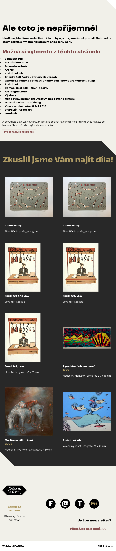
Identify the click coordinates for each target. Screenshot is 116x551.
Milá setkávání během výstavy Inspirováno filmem (40, 98)
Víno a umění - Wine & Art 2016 (25, 106)
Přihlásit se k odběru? (88, 529)
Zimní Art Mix (14, 58)
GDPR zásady (106, 546)
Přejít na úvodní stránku (19, 131)
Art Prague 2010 (16, 91)
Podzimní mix (14, 73)
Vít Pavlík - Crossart (18, 109)
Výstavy (10, 95)
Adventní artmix (16, 66)
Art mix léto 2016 (16, 62)
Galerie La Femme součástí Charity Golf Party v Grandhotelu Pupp (50, 80)
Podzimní (11, 84)
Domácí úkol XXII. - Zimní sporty (26, 88)
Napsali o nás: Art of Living (23, 102)
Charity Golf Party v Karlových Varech (31, 77)
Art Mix (9, 69)
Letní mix (11, 113)
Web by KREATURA (13, 546)
